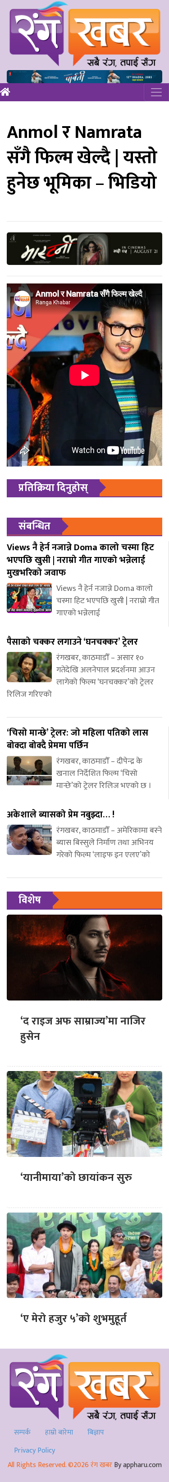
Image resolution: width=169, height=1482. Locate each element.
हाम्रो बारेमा (59, 1432)
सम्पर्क (22, 1432)
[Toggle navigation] (156, 92)
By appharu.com (138, 1465)
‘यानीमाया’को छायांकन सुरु (76, 1178)
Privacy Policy (34, 1450)
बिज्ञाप (95, 1432)
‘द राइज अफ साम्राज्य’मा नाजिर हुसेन (83, 1029)
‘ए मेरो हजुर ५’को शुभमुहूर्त (73, 1319)
